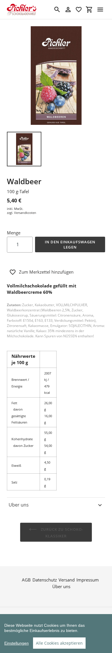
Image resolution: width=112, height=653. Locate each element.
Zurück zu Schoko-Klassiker (62, 533)
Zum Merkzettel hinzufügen (46, 272)
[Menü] (100, 9)
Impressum (87, 580)
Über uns (61, 586)
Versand (67, 580)
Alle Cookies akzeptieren (59, 643)
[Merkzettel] (79, 9)
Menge (13, 233)
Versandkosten (25, 212)
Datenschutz (44, 580)
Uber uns (19, 505)
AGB (26, 580)
